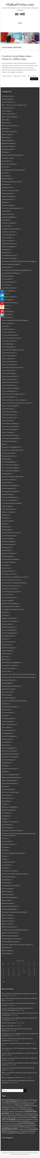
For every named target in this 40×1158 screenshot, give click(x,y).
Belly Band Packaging (8, 146)
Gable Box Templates (8, 512)
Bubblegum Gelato (7, 187)
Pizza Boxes (5, 715)
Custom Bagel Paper (7, 344)
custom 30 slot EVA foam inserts (11, 338)
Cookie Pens (5, 308)
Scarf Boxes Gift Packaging (9, 757)
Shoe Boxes (5, 771)
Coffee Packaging (7, 299)
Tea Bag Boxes (6, 816)
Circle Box (5, 294)
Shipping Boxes (6, 762)
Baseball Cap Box (7, 134)
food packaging (28, 1125)
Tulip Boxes (5, 868)
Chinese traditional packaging (10, 264)
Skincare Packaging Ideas (9, 780)
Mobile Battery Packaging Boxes (11, 662)
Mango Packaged (7, 650)
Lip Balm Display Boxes (8, 627)
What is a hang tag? (7, 918)
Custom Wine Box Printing (9, 435)
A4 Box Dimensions (7, 108)
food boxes (20, 1125)
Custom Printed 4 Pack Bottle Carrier (12, 394)
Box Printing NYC (22, 1102)
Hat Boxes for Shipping (8, 553)
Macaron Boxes (6, 645)
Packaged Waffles (7, 683)
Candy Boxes (5, 220)
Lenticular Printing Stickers (9, 621)
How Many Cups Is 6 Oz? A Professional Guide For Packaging (19, 1048)
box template (5, 176)
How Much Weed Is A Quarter (10, 586)
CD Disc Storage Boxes (8, 246)
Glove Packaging (6, 529)
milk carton (5, 656)
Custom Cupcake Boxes (8, 364)
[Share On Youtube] (2, 311)
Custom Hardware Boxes (9, 379)
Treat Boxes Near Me (8, 862)
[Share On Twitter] (2, 295)
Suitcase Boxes (6, 801)
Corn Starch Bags (7, 314)
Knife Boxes (5, 615)
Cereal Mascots (6, 252)
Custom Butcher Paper (8, 352)
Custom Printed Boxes (8, 397)
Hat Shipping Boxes (7, 556)
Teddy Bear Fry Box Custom (10, 821)
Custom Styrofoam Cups (9, 417)
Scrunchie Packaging (8, 760)
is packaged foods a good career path (12, 609)
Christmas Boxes (6, 279)
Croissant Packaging (7, 329)
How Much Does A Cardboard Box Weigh (14, 583)
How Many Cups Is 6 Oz (8, 574)
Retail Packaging (7, 1133)
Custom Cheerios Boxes (9, 355)
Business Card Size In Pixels (10, 190)
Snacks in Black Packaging (9, 783)
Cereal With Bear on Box (9, 255)
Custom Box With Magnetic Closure (12, 350)
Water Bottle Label (7, 894)
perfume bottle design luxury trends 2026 (14, 701)
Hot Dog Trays (6, 568)
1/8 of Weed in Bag (7, 96)
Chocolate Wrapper (7, 276)
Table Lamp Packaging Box (9, 807)
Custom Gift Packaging (8, 373)
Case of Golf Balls (7, 237)
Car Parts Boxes (6, 226)
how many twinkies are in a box (11, 580)
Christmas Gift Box (22, 1106)
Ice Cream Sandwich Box (9, 597)
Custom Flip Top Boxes (8, 370)
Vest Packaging (6, 882)
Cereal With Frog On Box (9, 258)
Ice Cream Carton (7, 594)
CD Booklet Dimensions (9, 243)
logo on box (5, 639)
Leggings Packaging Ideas (9, 618)
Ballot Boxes (5, 128)
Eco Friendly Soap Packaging (10, 470)
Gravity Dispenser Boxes (9, 535)
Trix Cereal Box (6, 865)
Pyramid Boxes (6, 742)
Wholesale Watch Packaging (10, 941)
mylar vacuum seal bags (8, 668)
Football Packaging (7, 494)
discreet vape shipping (8, 453)
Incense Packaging (7, 600)
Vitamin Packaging (7, 888)
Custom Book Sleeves (8, 347)
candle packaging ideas (8, 217)
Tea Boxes (4, 819)
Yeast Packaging (6, 953)
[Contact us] (2, 315)
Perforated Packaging (8, 698)
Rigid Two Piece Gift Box (9, 751)
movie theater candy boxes (9, 665)
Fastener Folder (6, 482)
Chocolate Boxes (6, 267)
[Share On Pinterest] (2, 303)
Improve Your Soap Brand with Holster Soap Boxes (16, 1043)
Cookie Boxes (6, 305)
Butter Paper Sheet (7, 193)
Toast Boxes (5, 847)
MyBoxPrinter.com (20, 4)
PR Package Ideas (7, 733)
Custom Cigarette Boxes (9, 361)
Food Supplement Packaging (10, 491)
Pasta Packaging (6, 695)
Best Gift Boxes (8, 1100)
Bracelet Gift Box (7, 178)
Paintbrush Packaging (8, 689)
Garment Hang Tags (7, 521)
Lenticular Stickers (7, 624)
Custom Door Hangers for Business (12, 367)
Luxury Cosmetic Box (8, 642)
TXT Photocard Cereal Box (9, 871)
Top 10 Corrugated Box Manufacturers (13, 853)
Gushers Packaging (7, 538)
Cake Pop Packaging (7, 205)
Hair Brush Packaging (8, 541)
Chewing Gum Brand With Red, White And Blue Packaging (18, 261)
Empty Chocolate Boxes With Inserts (12, 476)
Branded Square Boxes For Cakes (11, 181)
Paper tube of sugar (7, 692)
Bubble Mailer (6, 184)
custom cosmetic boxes (31, 1115)
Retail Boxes (31, 1131)
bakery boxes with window (9, 125)
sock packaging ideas (8, 789)
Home (20, 23)
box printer (5, 173)
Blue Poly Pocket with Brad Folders (12, 155)
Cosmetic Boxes (6, 317)
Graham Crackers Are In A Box (10, 532)
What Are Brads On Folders (10, 906)
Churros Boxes (6, 285)
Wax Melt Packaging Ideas (9, 897)
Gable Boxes (5, 515)
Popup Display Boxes (8, 730)
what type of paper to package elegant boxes (14, 930)
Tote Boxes (5, 856)
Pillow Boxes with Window (9, 706)
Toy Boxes (5, 859)
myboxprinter (10, 1128)
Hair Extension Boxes (8, 544)
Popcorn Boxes (6, 727)
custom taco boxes (7, 420)
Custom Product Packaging (9, 406)
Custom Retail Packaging (9, 1125)
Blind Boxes (5, 152)
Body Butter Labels (7, 158)
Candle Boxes (6, 211)
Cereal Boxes (33, 76)
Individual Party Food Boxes (10, 603)
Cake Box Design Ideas (8, 196)
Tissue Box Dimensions (8, 844)
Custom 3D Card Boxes (8, 341)
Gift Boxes (5, 524)
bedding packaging (7, 140)
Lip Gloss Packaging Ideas (9, 633)
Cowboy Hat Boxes (7, 323)
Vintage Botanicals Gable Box (10, 885)
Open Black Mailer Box (8, 680)
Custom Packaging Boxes (9, 391)
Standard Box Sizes (7, 798)
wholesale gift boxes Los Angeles (11, 938)
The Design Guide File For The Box (12, 830)
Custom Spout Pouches (8, 414)
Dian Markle (8, 76)
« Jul (3, 981)
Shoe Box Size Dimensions (9, 768)
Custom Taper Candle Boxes (10, 423)
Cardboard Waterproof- (9, 235)
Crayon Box (5, 326)
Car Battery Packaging (8, 223)
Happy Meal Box (6, 550)
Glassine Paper (6, 527)
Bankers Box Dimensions (9, 131)
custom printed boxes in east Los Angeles (13, 400)
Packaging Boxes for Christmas (16, 1131)
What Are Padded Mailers (9, 909)
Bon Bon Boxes (6, 161)
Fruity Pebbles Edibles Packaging (11, 503)
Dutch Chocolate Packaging (10, 468)
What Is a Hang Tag (7, 915)
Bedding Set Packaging (8, 143)
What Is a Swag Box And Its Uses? (11, 1077)
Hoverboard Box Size (8, 571)
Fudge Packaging (6, 506)
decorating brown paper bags (10, 438)
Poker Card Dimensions (9, 724)
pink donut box (6, 709)
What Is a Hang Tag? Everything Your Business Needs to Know (19, 1072)
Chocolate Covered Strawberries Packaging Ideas (16, 270)
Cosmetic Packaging (27, 1109)
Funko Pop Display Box (8, 509)
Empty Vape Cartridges (8, 479)
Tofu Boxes (5, 850)
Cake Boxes (5, 202)
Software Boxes (6, 795)
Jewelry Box (5, 612)
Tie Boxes (4, 838)
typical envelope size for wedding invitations (14, 874)
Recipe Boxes (5, 745)
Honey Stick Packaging (8, 562)
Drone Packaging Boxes (8, 462)
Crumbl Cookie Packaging (9, 335)
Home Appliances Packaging (10, 559)
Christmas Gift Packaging (17, 1108)
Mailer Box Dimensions (8, 647)
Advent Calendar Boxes (8, 114)
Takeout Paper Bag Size (8, 810)
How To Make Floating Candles (11, 591)
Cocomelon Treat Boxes (8, 296)
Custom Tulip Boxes (7, 432)
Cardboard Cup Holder (8, 232)
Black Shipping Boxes (8, 149)
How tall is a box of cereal (9, 588)
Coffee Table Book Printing (9, 302)
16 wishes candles (7, 99)
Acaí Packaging (6, 111)
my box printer (23, 1129)
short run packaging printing (10, 774)
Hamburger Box (6, 547)
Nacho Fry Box (6, 671)
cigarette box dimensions (9, 288)
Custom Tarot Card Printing (10, 426)
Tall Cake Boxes (6, 813)
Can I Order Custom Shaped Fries (11, 208)
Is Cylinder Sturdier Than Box (10, 606)
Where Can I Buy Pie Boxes (9, 933)
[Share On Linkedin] (2, 299)
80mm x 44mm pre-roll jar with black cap (14, 105)
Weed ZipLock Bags (7, 903)
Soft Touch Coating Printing (10, 792)
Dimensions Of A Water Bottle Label (12, 450)
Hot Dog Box (5, 565)
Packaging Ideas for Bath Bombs (11, 686)
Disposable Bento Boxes (9, 456)
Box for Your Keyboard (8, 164)
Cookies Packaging (7, 311)
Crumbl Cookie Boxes (8, 332)
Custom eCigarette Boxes (10, 1117)
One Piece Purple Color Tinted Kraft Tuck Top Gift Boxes (18, 677)
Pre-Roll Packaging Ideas (9, 736)
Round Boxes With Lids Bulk (10, 754)
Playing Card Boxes (7, 721)
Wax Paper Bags (6, 900)
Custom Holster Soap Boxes (10, 382)
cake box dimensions (8, 199)
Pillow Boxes (5, 703)
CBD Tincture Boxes (7, 240)
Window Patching (7, 950)
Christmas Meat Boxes (8, 282)
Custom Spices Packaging (9, 411)
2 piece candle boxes (8, 102)
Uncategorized (6, 879)
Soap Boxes (5, 786)
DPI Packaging (6, 459)
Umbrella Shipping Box (8, 877)
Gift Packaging (24, 1127)
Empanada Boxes (7, 473)
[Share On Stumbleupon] (2, 307)
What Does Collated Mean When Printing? (14, 912)
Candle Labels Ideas (7, 214)
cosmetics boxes (7, 1112)
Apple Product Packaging (9, 117)
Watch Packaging (7, 891)
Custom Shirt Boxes (7, 409)
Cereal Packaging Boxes (26, 1104)
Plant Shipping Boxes (8, 718)
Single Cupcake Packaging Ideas (11, 777)
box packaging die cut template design (13, 170)
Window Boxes (6, 947)
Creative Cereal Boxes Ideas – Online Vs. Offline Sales (17, 57)
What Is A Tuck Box (7, 924)
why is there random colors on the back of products (16, 944)
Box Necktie (5, 167)
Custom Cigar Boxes (7, 358)
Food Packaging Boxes (8, 488)
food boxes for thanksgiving (10, 485)
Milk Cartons (5, 659)
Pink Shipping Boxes (7, 712)
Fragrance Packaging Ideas (9, 497)
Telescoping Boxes (7, 827)
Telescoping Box (6, 824)
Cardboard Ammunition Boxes (10, 229)
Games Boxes (5, 518)
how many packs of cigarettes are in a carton (14, 577)
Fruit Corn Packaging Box (9, 500)
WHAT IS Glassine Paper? (9, 927)
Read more (34, 79)
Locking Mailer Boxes (8, 636)
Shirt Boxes (5, 765)
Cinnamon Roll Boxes (8, 291)
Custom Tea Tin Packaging (9, 429)
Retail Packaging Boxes (8, 748)
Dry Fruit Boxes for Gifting (9, 465)
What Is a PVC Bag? (7, 921)
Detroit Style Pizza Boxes (9, 441)
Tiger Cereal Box (6, 841)
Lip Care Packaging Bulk (9, 630)
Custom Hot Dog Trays (8, 385)
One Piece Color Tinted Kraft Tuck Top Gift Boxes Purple (18, 674)
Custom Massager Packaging (10, 388)
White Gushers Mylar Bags (9, 936)
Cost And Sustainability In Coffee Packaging (14, 320)
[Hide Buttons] (1, 317)
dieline (4, 444)
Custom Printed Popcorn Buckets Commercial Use (16, 403)
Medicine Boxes (6, 653)
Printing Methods (7, 739)
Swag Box (4, 804)
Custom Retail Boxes (26, 1123)
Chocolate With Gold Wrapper (10, 273)
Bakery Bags (5, 119)
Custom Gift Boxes (23, 1117)
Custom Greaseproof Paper (10, 376)
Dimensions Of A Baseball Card (11, 447)
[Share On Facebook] (2, 291)
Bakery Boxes (5, 122)
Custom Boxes (19, 1112)
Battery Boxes (6, 137)
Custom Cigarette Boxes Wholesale (13, 1115)
